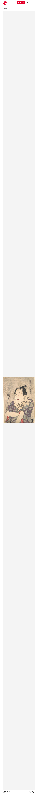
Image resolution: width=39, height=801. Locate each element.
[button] (19, 400)
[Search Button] (28, 2)
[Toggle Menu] (33, 2)
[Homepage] (5, 3)
